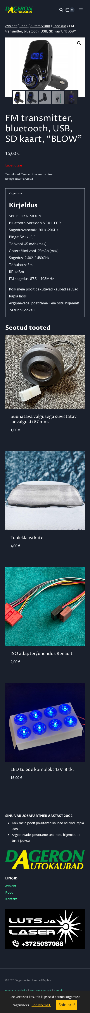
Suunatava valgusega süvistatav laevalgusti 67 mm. (43, 419)
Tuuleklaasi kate (26, 538)
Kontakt (11, 899)
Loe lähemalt (41, 1005)
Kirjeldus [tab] (15, 193)
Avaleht (10, 886)
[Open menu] (81, 9)
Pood (9, 892)
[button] (79, 43)
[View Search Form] (59, 10)
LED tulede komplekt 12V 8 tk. (42, 770)
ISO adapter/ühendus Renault (41, 654)
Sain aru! (67, 1004)
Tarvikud (27, 178)
